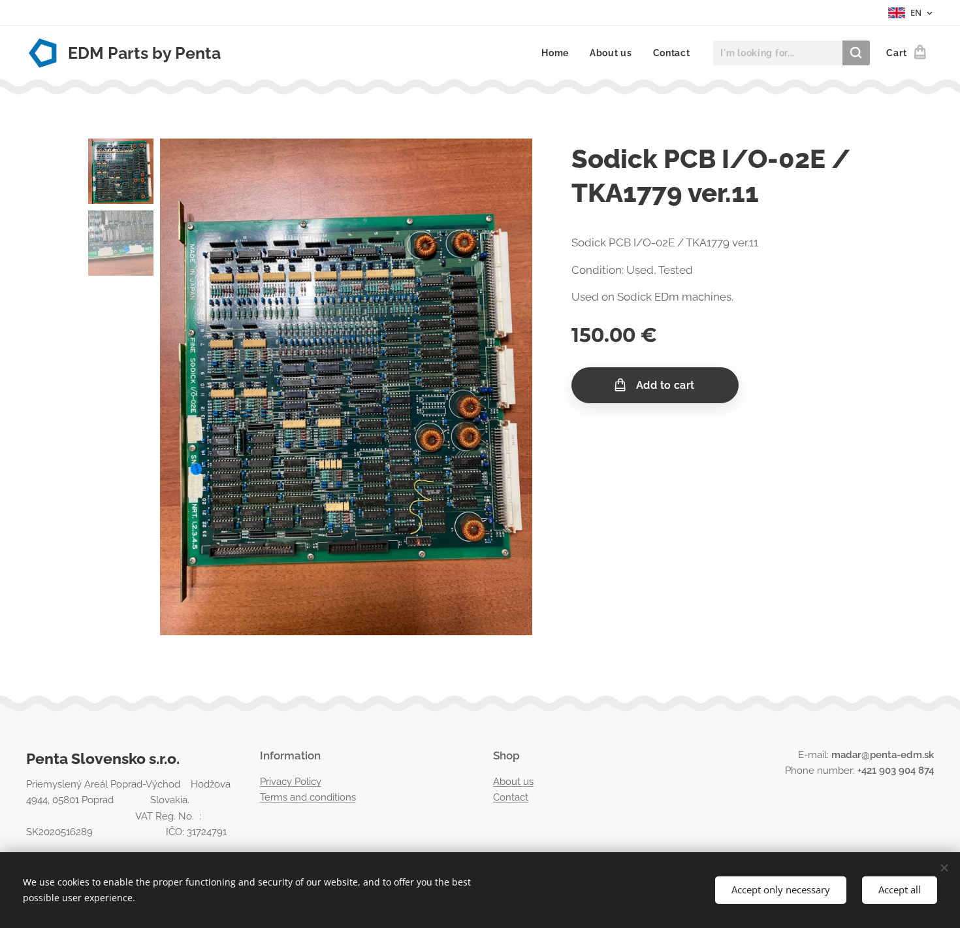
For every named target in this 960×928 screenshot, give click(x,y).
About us (513, 781)
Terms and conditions (308, 797)
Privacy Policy (290, 781)
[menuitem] (558, 53)
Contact (510, 797)
